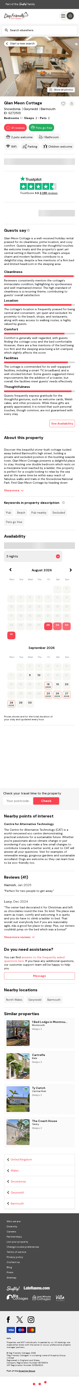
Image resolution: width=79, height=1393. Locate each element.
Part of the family (20, 4)
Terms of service (16, 1252)
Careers (11, 1231)
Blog (9, 1267)
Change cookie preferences (23, 1247)
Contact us (13, 1262)
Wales (15, 1170)
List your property (17, 1241)
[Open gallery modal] (39, 66)
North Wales (14, 999)
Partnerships (14, 1236)
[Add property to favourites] (63, 103)
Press (10, 1272)
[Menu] (67, 16)
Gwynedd (34, 999)
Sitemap (11, 1277)
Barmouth (54, 999)
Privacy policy (15, 1257)
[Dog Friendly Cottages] (16, 16)
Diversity (12, 1226)
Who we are (13, 1221)
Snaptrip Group (27, 1371)
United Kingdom (21, 1159)
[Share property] (71, 103)
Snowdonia (18, 1181)
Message (39, 976)
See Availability (62, 423)
